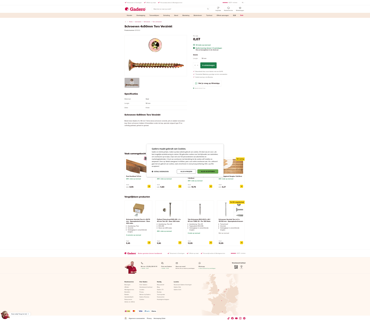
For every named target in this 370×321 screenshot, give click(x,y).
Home (131, 22)
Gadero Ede (177, 287)
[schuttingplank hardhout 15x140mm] (210, 186)
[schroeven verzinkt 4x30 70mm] (149, 242)
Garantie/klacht (128, 297)
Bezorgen (127, 285)
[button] (205, 9)
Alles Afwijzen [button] (186, 171)
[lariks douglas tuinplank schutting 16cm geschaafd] (241, 186)
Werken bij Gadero (145, 294)
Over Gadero (143, 282)
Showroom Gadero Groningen (183, 285)
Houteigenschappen (163, 299)
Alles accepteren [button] (208, 171)
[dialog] (185, 160)
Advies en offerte (129, 302)
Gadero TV (160, 290)
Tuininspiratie (161, 294)
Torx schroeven (157, 22)
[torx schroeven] (125, 22)
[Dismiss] (28, 314)
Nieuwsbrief (160, 285)
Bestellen (127, 292)
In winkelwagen (208, 65)
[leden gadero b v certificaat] (125, 318)
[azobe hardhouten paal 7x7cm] (149, 186)
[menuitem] (129, 15)
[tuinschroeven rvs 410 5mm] (210, 242)
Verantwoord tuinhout (145, 287)
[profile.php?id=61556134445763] (232, 318)
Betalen (126, 294)
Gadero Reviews (144, 297)
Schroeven (147, 22)
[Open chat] (5, 315)
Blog (158, 287)
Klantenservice (129, 282)
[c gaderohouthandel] (236, 318)
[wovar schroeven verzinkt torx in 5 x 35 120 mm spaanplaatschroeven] (241, 242)
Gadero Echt (177, 290)
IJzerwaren (138, 22)
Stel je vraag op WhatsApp (209, 83)
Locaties (141, 290)
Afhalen (126, 287)
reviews (233, 2)
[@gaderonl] (228, 318)
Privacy (141, 292)
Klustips (159, 292)
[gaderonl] (240, 318)
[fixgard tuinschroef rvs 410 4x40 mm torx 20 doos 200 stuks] (179, 242)
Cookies (141, 299)
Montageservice (129, 290)
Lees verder (164, 166)
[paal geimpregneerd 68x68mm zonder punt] (179, 186)
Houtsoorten (160, 297)
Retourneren (128, 299)
